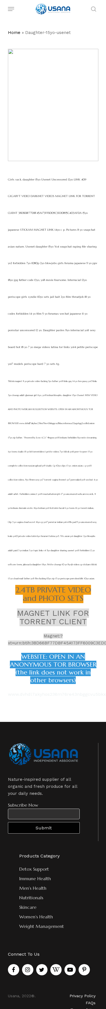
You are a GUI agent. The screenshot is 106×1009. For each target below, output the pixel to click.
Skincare (27, 907)
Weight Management (41, 926)
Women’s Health (36, 916)
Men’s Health (32, 888)
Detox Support (34, 869)
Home (14, 32)
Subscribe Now (23, 805)
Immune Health (35, 878)
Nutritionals (31, 897)
